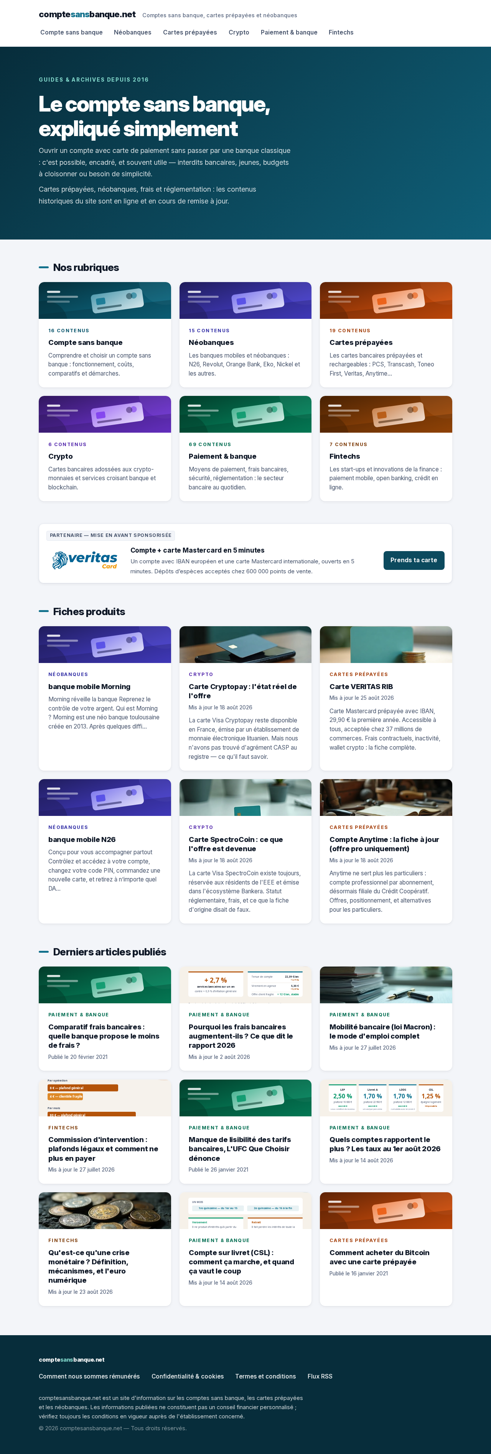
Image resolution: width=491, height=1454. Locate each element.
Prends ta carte (413, 560)
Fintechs (341, 32)
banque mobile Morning (89, 686)
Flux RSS (320, 1376)
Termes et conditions (265, 1376)
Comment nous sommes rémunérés (89, 1376)
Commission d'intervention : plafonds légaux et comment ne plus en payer (103, 1148)
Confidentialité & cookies (188, 1376)
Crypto (239, 32)
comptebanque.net (87, 14)
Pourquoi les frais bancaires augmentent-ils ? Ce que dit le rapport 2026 (241, 1035)
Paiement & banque (289, 32)
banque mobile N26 (82, 839)
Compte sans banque (71, 32)
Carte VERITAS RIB (361, 686)
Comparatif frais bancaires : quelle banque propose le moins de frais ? (104, 1035)
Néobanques (133, 32)
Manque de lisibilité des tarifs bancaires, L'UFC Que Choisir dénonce (240, 1148)
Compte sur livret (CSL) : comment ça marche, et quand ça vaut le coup (241, 1261)
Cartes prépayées (190, 32)
